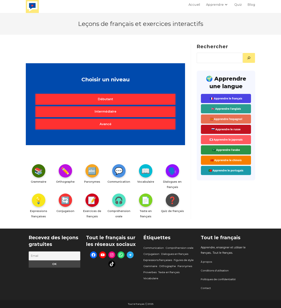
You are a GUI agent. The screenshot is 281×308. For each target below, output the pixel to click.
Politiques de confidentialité (218, 279)
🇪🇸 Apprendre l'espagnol (226, 119)
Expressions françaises (157, 260)
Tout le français (220, 237)
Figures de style (184, 260)
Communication (153, 247)
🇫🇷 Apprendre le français (226, 98)
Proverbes (150, 272)
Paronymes (185, 266)
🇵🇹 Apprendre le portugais (226, 170)
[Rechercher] (249, 58)
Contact (206, 288)
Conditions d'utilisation (215, 270)
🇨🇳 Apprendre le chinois (226, 160)
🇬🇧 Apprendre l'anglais (226, 108)
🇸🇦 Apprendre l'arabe (226, 150)
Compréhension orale (179, 247)
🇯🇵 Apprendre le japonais (226, 139)
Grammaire (150, 266)
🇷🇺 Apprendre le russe (225, 129)
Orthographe (167, 266)
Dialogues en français (174, 253)
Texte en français (168, 272)
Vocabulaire (150, 278)
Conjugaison (151, 253)
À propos (206, 261)
